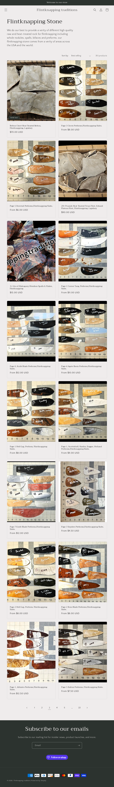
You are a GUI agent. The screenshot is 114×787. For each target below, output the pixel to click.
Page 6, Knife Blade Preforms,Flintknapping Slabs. (30, 367)
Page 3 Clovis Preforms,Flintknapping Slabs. (81, 126)
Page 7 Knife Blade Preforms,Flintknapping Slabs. (30, 528)
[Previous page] (27, 708)
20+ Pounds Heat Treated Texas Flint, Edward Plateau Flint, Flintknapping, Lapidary (82, 207)
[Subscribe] (79, 745)
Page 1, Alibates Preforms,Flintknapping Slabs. (28, 688)
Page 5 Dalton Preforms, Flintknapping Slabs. (82, 687)
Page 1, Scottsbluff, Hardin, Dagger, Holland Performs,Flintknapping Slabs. (81, 448)
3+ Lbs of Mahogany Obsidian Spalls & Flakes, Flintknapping (31, 287)
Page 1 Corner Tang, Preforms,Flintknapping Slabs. (81, 287)
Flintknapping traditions (22, 780)
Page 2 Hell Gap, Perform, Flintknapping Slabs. (28, 608)
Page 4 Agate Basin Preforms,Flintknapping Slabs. (81, 367)
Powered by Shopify (38, 780)
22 (79, 708)
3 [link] (49, 707)
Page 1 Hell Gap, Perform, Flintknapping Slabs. (28, 448)
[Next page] (87, 708)
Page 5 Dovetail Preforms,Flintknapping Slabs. (31, 206)
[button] (6, 10)
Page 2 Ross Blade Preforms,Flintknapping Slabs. (81, 608)
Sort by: (65, 56)
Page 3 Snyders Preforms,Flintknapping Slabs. (82, 527)
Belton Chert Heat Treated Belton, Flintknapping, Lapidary (25, 127)
